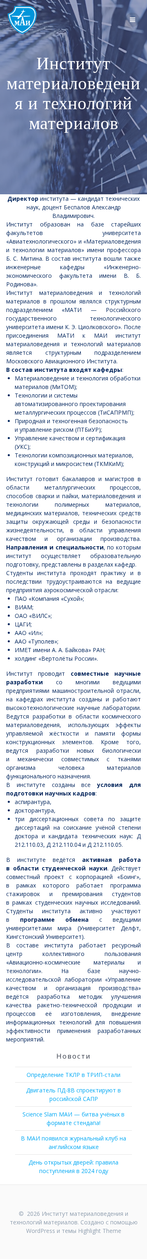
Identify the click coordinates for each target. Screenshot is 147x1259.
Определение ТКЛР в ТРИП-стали (73, 1075)
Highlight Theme (99, 1231)
